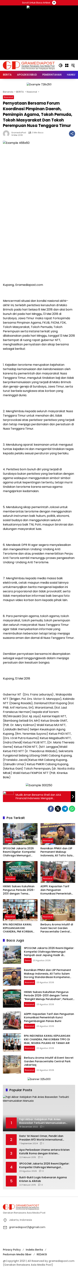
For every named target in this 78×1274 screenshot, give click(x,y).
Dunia (8, 840)
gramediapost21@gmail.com (27, 1227)
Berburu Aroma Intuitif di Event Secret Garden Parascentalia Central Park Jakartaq (56, 928)
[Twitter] (58, 809)
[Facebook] (51, 809)
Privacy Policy (12, 1249)
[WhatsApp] (72, 809)
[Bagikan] (72, 134)
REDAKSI (42, 1254)
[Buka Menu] (67, 65)
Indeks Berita (34, 1249)
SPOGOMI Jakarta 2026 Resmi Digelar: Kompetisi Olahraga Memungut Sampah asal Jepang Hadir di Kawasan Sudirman (19, 852)
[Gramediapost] (29, 65)
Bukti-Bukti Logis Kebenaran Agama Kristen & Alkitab (43, 1179)
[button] (60, 65)
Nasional (8, 97)
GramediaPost (18, 133)
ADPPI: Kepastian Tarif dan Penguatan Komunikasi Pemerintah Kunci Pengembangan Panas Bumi (55, 890)
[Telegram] (65, 809)
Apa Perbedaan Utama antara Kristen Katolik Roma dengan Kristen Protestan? (44, 1151)
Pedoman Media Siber (17, 1254)
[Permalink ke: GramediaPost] (7, 133)
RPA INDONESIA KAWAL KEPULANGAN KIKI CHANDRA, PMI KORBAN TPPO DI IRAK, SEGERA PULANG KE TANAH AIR (18, 928)
